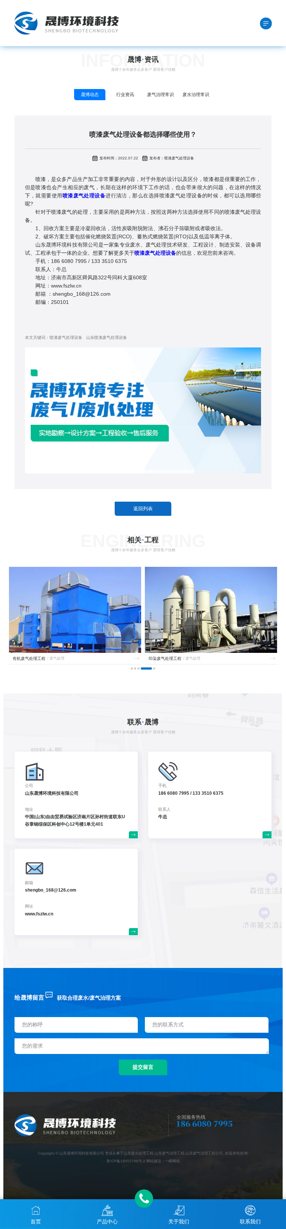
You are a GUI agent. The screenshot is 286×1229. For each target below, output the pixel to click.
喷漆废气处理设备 (66, 337)
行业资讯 (125, 94)
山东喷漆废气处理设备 (106, 337)
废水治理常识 (195, 94)
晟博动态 (90, 94)
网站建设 (153, 1161)
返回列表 (143, 508)
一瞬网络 (172, 1161)
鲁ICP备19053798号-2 (126, 1161)
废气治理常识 (160, 94)
